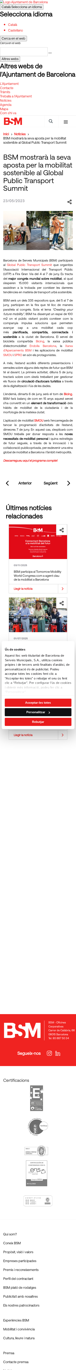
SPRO (18, 355)
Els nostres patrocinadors (21, 1305)
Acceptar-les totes (38, 702)
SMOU (8, 355)
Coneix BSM (12, 1243)
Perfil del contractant (18, 1278)
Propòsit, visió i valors (18, 1252)
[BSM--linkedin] (56, 1053)
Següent (51, 483)
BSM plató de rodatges (19, 1287)
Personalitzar (35, 712)
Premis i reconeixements (21, 1270)
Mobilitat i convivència (19, 1329)
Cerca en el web (10, 43)
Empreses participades (19, 1261)
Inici (6, 134)
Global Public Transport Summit (29, 265)
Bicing (40, 341)
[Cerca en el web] (50, 53)
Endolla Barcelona (43, 346)
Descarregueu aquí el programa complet (30, 460)
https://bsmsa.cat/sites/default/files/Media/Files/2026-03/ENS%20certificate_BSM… (36, 1173)
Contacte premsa (15, 1362)
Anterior (25, 483)
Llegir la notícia (23, 588)
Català (22, 7)
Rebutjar (38, 721)
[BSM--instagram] (49, 1053)
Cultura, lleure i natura (18, 1338)
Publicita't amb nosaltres (20, 1296)
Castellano (15, 30)
